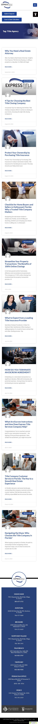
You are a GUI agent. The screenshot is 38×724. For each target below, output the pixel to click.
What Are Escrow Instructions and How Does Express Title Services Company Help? (18, 424)
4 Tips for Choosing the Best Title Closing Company (17, 101)
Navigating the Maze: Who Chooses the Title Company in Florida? (18, 535)
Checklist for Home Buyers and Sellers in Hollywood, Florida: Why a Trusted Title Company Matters (19, 208)
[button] (35, 14)
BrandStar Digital (23, 722)
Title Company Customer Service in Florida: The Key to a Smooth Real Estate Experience (19, 480)
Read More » (8, 67)
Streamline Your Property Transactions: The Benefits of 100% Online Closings (18, 263)
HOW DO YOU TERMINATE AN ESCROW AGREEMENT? (18, 370)
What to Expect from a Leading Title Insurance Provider (19, 319)
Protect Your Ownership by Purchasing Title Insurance (17, 153)
